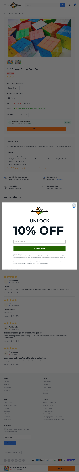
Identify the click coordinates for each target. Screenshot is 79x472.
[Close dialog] (74, 205)
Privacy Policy (35, 261)
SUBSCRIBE (39, 248)
